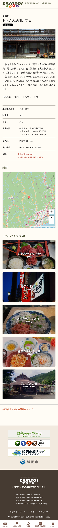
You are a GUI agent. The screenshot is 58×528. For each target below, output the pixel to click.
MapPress (37, 227)
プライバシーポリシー (38, 511)
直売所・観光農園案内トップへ (20, 409)
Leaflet (32, 227)
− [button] (52, 222)
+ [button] (52, 217)
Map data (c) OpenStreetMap (48, 227)
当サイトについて (17, 511)
